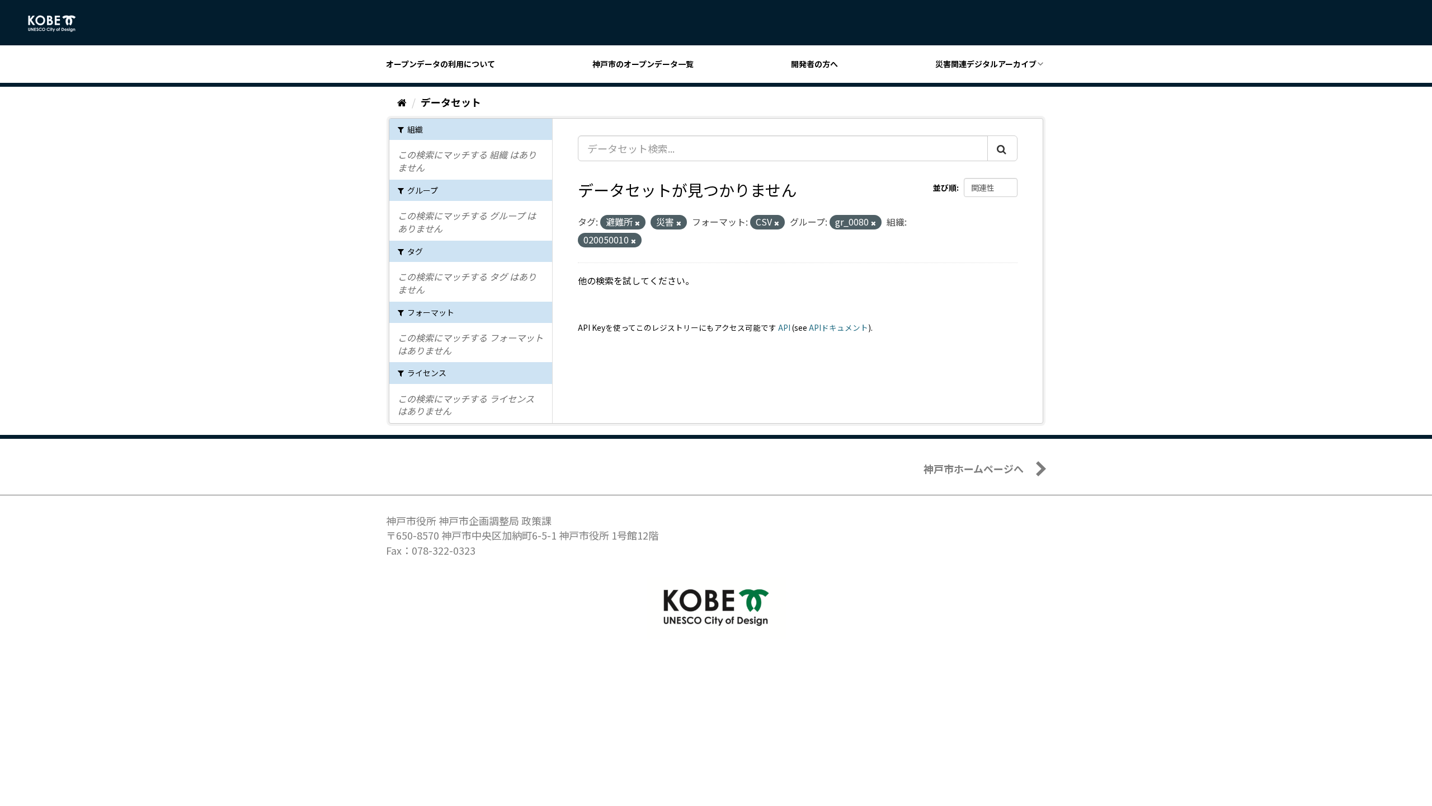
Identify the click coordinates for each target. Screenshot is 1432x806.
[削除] (637, 222)
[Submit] (1002, 148)
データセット (451, 102)
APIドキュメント (838, 327)
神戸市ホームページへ (974, 468)
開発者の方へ (814, 63)
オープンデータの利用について (440, 63)
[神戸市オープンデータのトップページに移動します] (58, 23)
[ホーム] (402, 102)
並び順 (945, 187)
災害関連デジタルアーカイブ (986, 63)
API (784, 327)
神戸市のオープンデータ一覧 (643, 63)
